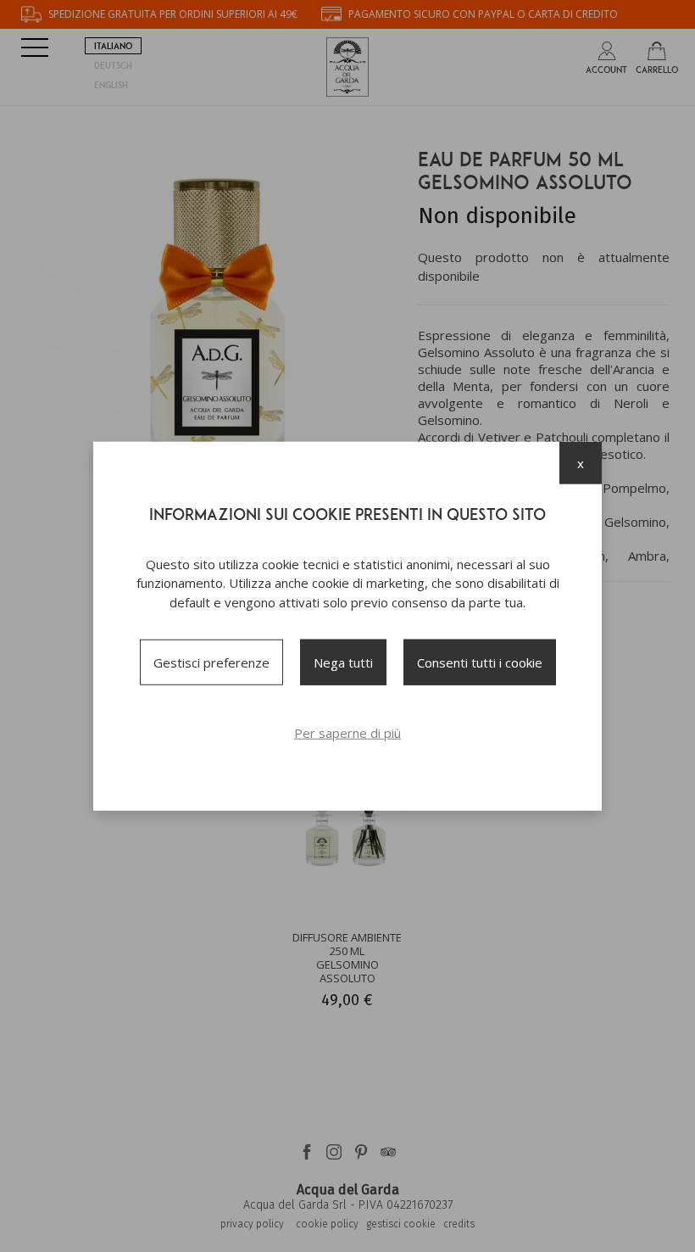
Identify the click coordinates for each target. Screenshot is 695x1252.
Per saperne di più (347, 732)
